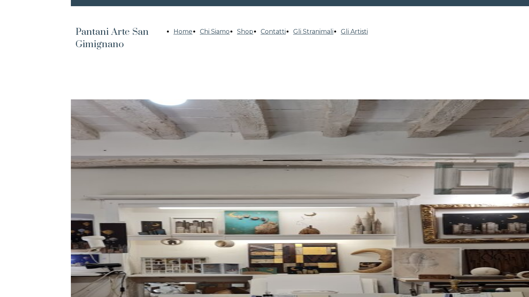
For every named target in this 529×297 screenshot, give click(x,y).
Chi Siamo (215, 31)
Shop (245, 31)
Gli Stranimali (313, 31)
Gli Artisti (354, 31)
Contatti (273, 31)
